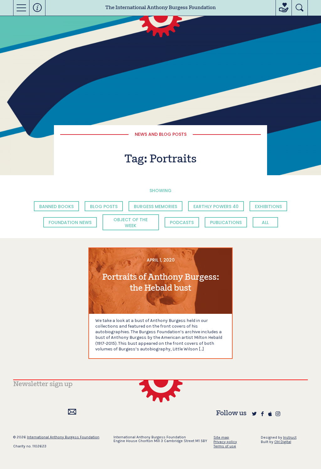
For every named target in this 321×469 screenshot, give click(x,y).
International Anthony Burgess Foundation (63, 437)
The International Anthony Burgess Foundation (160, 7)
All (265, 222)
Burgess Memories (155, 206)
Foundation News (70, 222)
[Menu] (21, 8)
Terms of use (224, 446)
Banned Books (56, 206)
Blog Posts (104, 206)
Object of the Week (130, 222)
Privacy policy (225, 442)
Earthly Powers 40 (216, 206)
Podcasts (182, 222)
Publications (226, 222)
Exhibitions (268, 206)
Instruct (290, 437)
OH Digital (282, 442)
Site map (221, 437)
